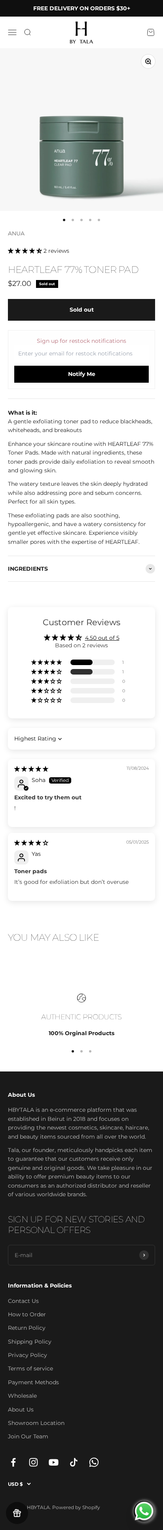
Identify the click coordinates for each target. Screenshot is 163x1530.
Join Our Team (28, 1436)
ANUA (16, 233)
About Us (21, 1409)
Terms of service (30, 1368)
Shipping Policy (29, 1341)
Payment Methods (33, 1382)
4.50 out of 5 (102, 637)
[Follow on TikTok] (73, 1462)
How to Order (27, 1314)
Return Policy (26, 1327)
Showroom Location (36, 1423)
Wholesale (22, 1395)
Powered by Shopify (76, 1507)
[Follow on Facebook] (13, 1462)
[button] (26, 250)
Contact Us (23, 1300)
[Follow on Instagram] (33, 1462)
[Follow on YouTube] (53, 1462)
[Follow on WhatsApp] (94, 1462)
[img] (31, 769)
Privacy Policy (27, 1355)
